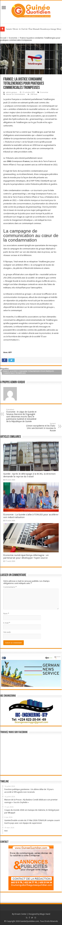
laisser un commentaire (15, 94)
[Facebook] (29, 917)
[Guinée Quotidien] (31, 9)
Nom (6, 613)
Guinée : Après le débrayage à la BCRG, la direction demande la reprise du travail (29, 475)
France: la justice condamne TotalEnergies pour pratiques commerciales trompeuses (28, 372)
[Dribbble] (35, 917)
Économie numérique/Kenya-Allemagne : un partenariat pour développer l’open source (26, 556)
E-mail (6, 623)
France (26, 161)
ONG (9, 161)
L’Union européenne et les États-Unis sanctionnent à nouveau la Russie (41, 427)
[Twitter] (32, 917)
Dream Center (21, 914)
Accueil (3, 38)
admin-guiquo (11, 92)
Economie (13, 38)
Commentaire (10, 587)
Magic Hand (45, 914)
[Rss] (27, 917)
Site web (7, 632)
